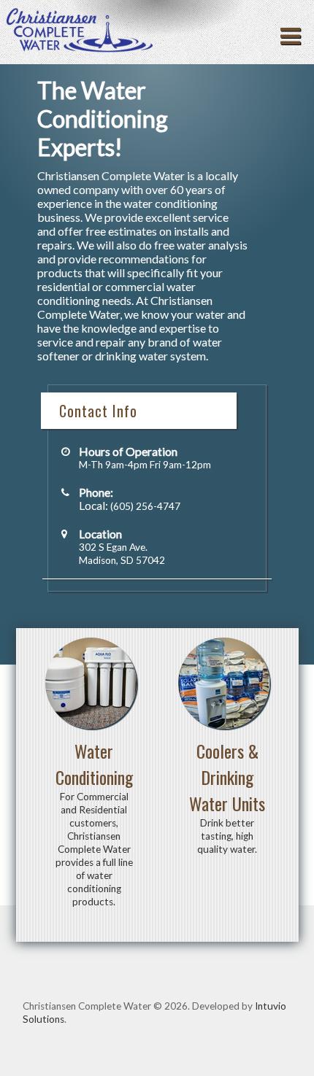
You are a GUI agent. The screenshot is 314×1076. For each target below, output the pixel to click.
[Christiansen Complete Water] (80, 32)
